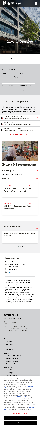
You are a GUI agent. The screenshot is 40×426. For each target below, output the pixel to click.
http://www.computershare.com (17, 272)
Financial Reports (11, 370)
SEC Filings (9, 373)
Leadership (9, 347)
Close (20, 423)
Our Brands (9, 344)
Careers (7, 353)
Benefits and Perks (12, 358)
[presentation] (12, 247)
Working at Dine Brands (13, 356)
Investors (8, 368)
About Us (9, 341)
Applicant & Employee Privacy (15, 364)
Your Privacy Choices (20, 413)
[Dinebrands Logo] (12, 3)
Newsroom (9, 350)
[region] (20, 401)
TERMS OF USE (21, 397)
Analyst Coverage (12, 375)
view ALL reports (18, 135)
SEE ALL (31, 170)
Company (7, 339)
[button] (18, 247)
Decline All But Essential (20, 418)
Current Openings (12, 361)
